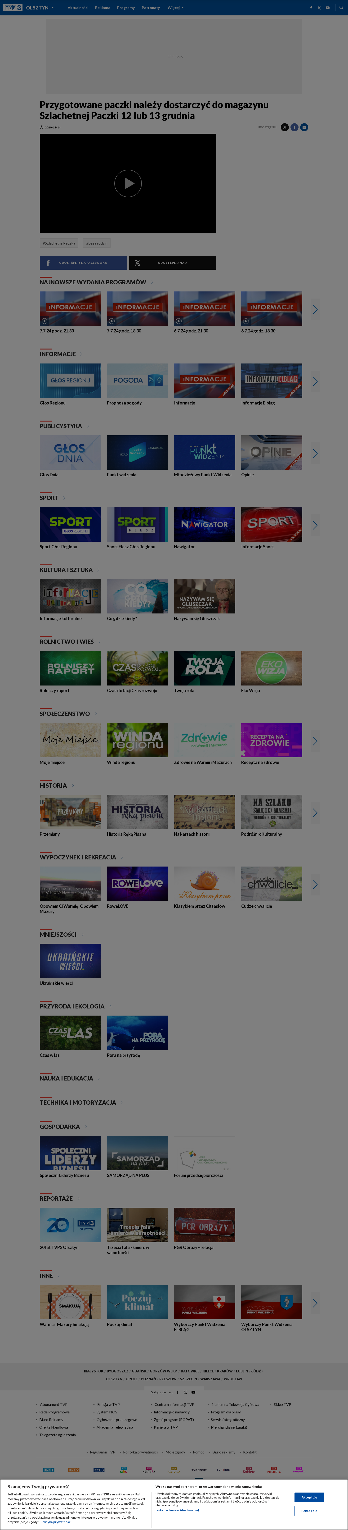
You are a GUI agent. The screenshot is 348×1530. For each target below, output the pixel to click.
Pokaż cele (309, 1511)
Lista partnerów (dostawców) (177, 1510)
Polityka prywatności (55, 1522)
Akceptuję (309, 1497)
